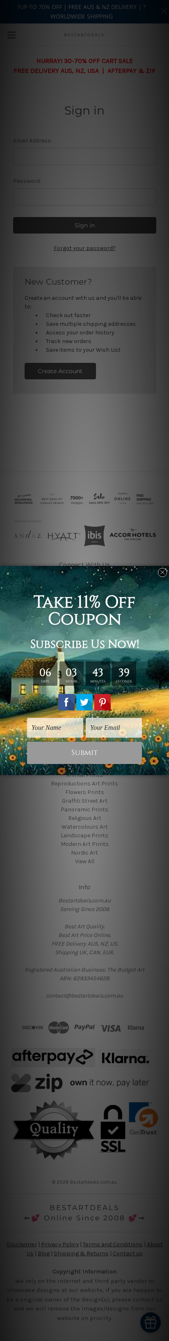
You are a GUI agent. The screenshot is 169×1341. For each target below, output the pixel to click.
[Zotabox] (163, 767)
